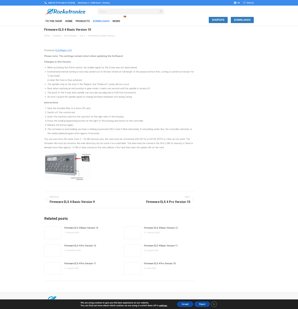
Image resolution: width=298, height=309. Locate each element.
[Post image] (52, 233)
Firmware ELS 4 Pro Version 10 (160, 263)
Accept (185, 304)
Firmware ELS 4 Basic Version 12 (161, 227)
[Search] (161, 11)
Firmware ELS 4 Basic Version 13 (81, 227)
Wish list (250, 3)
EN (238, 3)
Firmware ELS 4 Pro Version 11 (80, 263)
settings (163, 305)
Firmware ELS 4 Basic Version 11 (161, 245)
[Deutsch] (125, 20)
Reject (202, 304)
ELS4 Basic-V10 (63, 50)
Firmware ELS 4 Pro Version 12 (80, 245)
